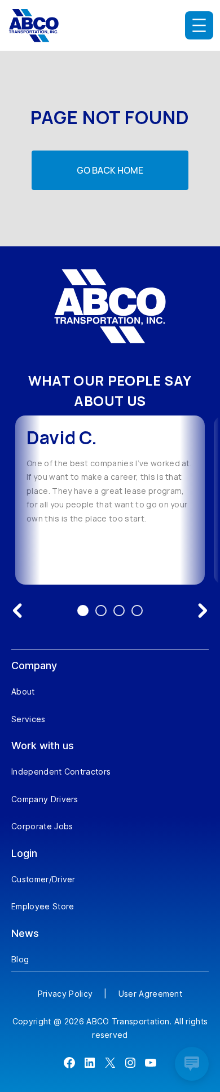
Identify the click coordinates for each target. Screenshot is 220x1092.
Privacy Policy (65, 993)
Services (28, 719)
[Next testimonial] (202, 611)
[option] (110, 500)
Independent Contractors (61, 771)
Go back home (110, 170)
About (23, 691)
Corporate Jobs (42, 826)
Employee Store (42, 906)
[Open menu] (199, 25)
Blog (20, 959)
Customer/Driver (43, 879)
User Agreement (150, 993)
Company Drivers (44, 799)
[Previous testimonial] (17, 611)
